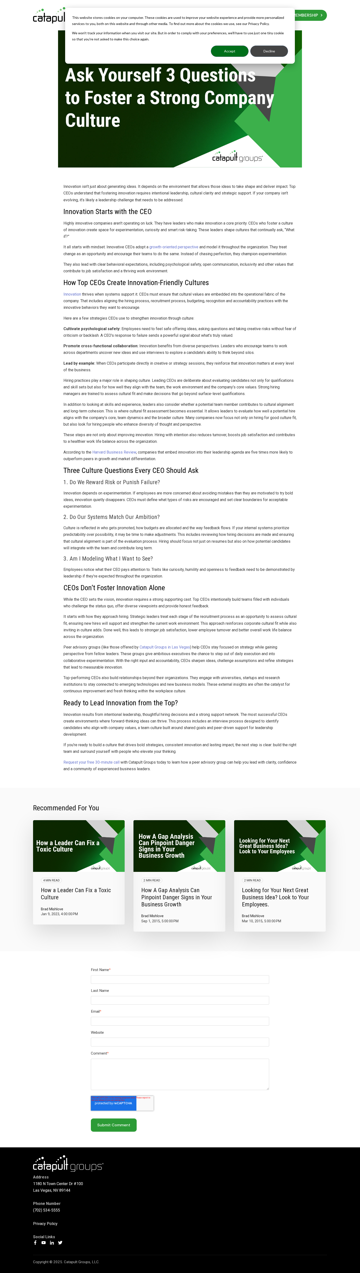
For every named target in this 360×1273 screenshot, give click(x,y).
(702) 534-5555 (46, 1210)
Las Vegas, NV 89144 (51, 1190)
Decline (269, 51)
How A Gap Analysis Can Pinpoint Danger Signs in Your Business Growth (176, 897)
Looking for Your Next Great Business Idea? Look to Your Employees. (275, 897)
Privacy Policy (45, 1223)
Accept (229, 51)
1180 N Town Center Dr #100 (58, 1183)
